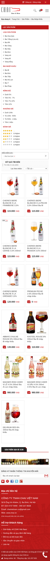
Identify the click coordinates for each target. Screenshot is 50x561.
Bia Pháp (8, 86)
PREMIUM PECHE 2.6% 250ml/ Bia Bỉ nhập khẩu (35, 293)
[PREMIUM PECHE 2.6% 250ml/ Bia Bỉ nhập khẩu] (37, 276)
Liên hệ (6, 544)
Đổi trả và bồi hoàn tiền (13, 537)
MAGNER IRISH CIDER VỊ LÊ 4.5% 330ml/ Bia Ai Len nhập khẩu (13, 384)
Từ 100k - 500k (10, 116)
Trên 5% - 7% (10, 98)
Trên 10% (8, 104)
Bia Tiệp (8, 77)
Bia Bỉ (7, 70)
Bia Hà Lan (9, 80)
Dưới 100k (9, 113)
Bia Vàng (8, 46)
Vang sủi (8, 55)
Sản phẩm (25, 19)
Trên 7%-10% (10, 101)
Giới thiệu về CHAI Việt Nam (15, 529)
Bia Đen (8, 52)
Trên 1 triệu (9, 122)
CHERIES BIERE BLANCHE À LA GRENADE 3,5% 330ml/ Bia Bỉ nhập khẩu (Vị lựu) (11, 296)
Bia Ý (7, 83)
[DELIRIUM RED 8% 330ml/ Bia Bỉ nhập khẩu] (12, 413)
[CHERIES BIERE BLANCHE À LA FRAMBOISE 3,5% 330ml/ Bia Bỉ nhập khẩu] (12, 186)
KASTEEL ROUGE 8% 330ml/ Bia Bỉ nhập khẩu (36, 339)
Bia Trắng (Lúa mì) (11, 39)
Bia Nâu (8, 49)
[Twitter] (16, 481)
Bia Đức (8, 73)
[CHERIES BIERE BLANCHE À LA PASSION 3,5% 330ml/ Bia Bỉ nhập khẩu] (37, 231)
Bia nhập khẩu (37, 19)
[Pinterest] (7, 481)
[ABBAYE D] (12, 322)
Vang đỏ (8, 58)
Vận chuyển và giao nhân (14, 540)
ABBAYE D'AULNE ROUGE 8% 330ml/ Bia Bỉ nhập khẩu (12, 339)
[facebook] (12, 481)
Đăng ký (28, 2)
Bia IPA (7, 42)
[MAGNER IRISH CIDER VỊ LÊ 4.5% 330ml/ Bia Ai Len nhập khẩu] (12, 367)
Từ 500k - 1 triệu (11, 119)
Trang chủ (16, 19)
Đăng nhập (37, 2)
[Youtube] (3, 481)
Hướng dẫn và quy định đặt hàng (17, 533)
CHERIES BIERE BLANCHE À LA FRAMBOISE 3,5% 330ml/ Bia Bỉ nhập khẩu (11, 205)
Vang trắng (9, 62)
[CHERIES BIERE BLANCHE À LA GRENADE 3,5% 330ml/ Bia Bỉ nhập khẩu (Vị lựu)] (12, 276)
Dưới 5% (8, 95)
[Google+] (21, 481)
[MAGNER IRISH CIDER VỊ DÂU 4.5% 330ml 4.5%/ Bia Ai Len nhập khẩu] (37, 367)
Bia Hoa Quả (9, 36)
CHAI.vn (26, 555)
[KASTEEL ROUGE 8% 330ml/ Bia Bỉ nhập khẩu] (37, 322)
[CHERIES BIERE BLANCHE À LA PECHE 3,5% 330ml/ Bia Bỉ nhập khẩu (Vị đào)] (37, 186)
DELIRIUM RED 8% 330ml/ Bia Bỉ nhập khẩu (11, 429)
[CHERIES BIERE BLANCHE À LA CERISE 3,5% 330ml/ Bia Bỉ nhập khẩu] (12, 231)
